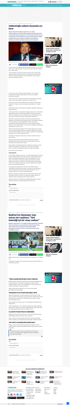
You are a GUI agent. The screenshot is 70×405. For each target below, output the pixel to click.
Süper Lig (15, 257)
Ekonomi (37, 387)
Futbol (14, 212)
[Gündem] (53, 42)
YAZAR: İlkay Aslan (22, 252)
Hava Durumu (30, 389)
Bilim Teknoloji (47, 387)
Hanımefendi (47, 393)
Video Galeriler (19, 2)
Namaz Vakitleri (35, 1)
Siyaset (45, 392)
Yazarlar (29, 393)
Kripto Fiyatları (38, 390)
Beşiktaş (11, 257)
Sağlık (55, 390)
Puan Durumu (30, 392)
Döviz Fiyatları (38, 389)
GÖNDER (41, 200)
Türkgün (10, 23)
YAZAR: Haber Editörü (22, 62)
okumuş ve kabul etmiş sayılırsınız (20, 199)
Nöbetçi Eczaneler (28, 1)
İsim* (10, 186)
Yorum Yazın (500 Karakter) (14, 190)
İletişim (55, 393)
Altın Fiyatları (38, 392)
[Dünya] (53, 58)
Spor (45, 390)
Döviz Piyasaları (20, 1)
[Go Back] (68, 403)
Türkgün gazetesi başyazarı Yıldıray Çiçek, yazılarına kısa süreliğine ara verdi (53, 50)
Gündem (14, 23)
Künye (55, 392)
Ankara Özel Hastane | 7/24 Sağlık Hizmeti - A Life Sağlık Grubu (30, 397)
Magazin (55, 389)
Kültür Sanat (46, 389)
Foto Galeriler (41, 1)
